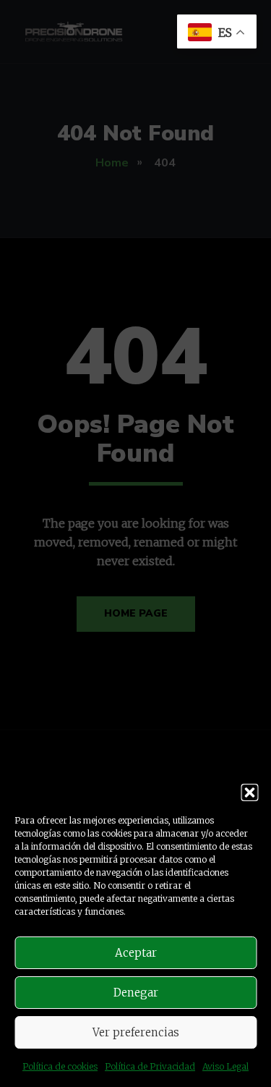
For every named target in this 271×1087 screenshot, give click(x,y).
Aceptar (136, 953)
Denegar (135, 992)
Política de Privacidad (150, 1066)
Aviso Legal (225, 1066)
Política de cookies (60, 1066)
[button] (249, 792)
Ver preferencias (136, 1032)
